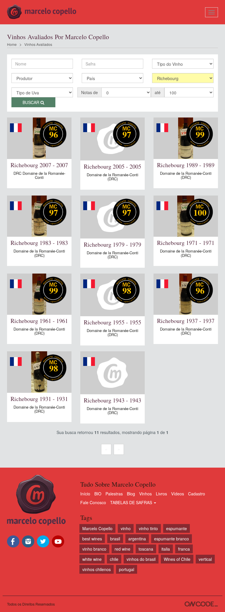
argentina (137, 539)
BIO (97, 494)
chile (114, 559)
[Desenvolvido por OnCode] (201, 603)
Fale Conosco (93, 502)
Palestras (114, 494)
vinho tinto (148, 528)
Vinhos (145, 494)
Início (85, 494)
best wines (92, 539)
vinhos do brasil (141, 559)
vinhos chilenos (96, 569)
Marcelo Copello (97, 528)
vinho (126, 528)
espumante (176, 528)
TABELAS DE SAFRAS (131, 502)
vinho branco (94, 549)
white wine (92, 559)
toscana (146, 549)
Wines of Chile (177, 559)
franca (184, 549)
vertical (205, 559)
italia (165, 549)
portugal (126, 569)
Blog (131, 494)
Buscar (31, 102)
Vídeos (177, 494)
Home (12, 44)
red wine (122, 549)
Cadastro (196, 494)
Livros (161, 494)
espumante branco (171, 539)
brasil (115, 539)
